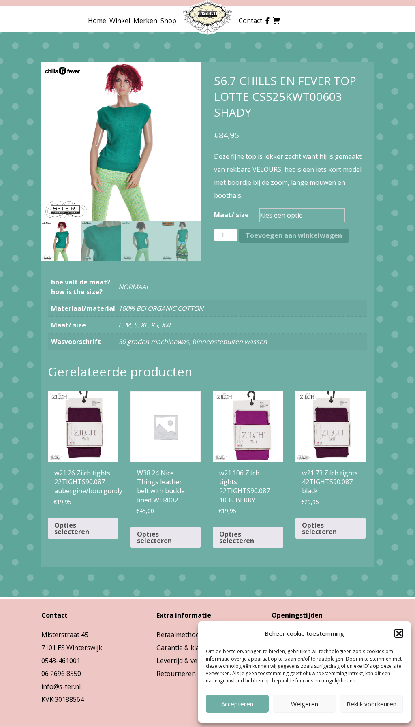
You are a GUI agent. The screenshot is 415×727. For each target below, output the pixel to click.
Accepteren (237, 704)
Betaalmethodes (181, 634)
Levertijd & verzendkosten (196, 660)
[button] (399, 633)
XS (154, 325)
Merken (145, 20)
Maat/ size (231, 214)
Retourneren (176, 673)
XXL (166, 325)
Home (97, 20)
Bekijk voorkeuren (371, 704)
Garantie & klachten (186, 647)
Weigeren (304, 704)
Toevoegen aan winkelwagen (294, 235)
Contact (250, 20)
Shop (168, 20)
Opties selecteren (71, 528)
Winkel (119, 20)
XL (144, 325)
